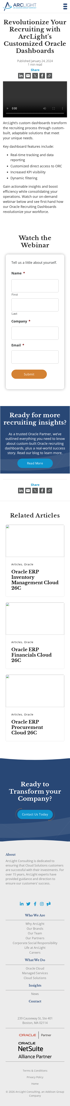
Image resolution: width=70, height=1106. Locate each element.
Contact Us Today (35, 814)
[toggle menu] (64, 6)
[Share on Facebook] (42, 76)
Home (35, 1083)
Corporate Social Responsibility (35, 943)
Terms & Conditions (35, 1070)
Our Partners (35, 938)
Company (20, 321)
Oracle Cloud (35, 968)
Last (14, 313)
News (35, 994)
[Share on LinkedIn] (21, 76)
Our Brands (35, 929)
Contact (35, 1001)
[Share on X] (35, 76)
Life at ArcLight (35, 948)
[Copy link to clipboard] (49, 76)
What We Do (35, 960)
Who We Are (35, 915)
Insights (35, 985)
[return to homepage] (19, 6)
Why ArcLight (35, 924)
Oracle (28, 564)
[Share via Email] (28, 76)
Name (18, 273)
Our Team (35, 933)
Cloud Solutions (35, 978)
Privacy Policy (35, 1077)
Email (17, 345)
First (15, 294)
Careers (35, 952)
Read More (35, 463)
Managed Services (35, 973)
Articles (16, 564)
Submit (29, 374)
